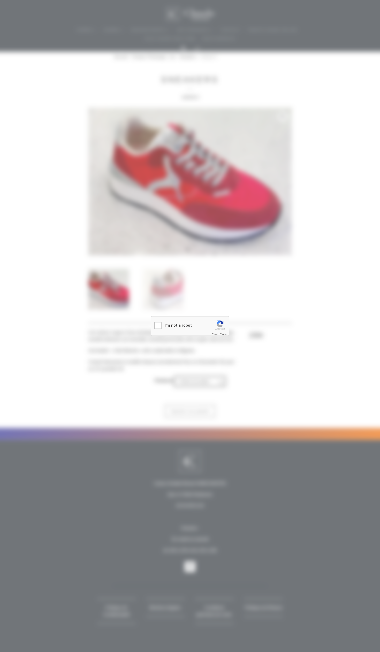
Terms (223, 334)
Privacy (215, 334)
